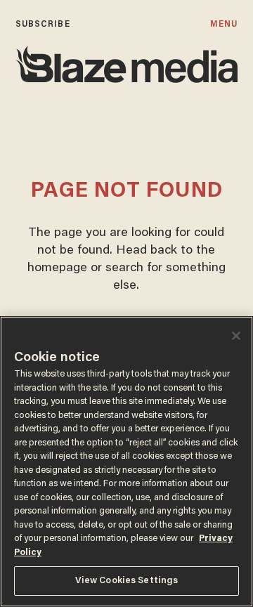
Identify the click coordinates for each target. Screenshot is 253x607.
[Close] (236, 335)
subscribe (42, 24)
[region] (126, 461)
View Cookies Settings (127, 580)
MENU (224, 24)
